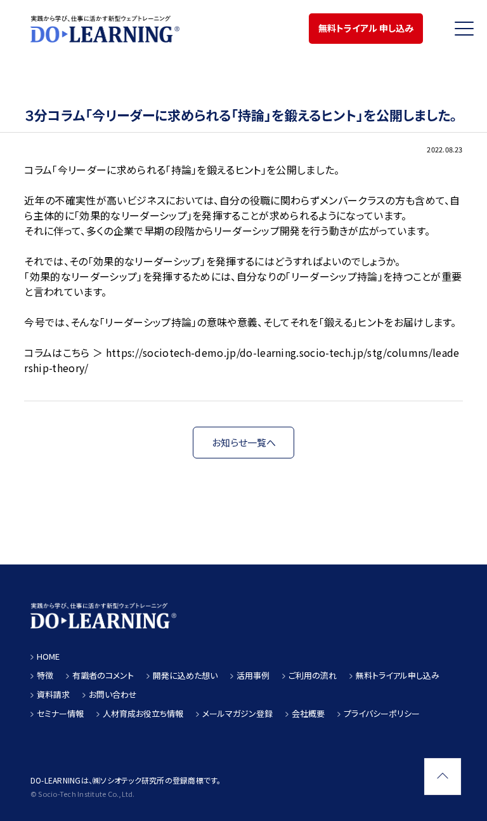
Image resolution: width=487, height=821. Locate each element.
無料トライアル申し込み (397, 675)
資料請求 (53, 694)
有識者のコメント (103, 675)
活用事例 (253, 675)
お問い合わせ (113, 694)
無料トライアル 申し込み (365, 28)
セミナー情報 (60, 713)
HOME (48, 656)
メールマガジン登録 (237, 713)
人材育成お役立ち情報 (143, 713)
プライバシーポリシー (382, 713)
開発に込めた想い (185, 675)
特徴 (45, 675)
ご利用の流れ (313, 675)
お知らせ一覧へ (244, 442)
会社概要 (308, 713)
